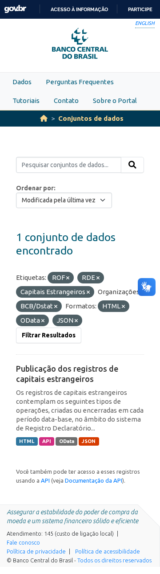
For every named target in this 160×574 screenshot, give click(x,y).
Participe (140, 9)
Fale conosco (23, 542)
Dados (22, 82)
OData (66, 441)
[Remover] (67, 278)
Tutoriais (26, 100)
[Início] (44, 118)
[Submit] (132, 165)
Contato (66, 100)
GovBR (15, 9)
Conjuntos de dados (91, 118)
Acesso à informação (79, 9)
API (46, 441)
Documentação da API (93, 480)
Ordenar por (35, 188)
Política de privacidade (36, 551)
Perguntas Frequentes (80, 82)
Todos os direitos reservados (114, 560)
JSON (89, 441)
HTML (26, 441)
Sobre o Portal (115, 100)
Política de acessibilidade (107, 551)
